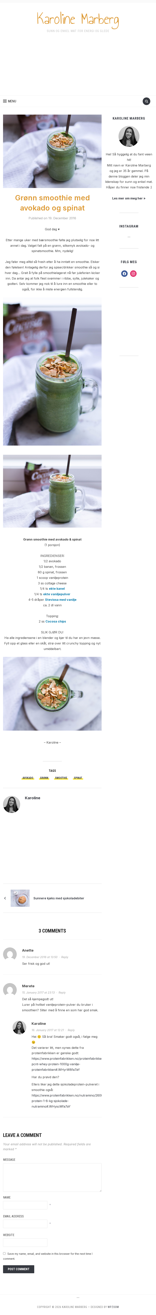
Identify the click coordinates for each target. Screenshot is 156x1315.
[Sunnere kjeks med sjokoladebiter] (20, 898)
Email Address (13, 1216)
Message (9, 1160)
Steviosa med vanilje (60, 600)
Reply (64, 957)
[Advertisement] (78, 67)
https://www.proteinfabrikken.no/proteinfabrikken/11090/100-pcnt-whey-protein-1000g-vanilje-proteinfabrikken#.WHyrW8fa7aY (76, 1064)
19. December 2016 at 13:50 (39, 957)
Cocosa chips (55, 621)
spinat (78, 777)
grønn (44, 777)
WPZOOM (113, 1307)
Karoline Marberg (78, 19)
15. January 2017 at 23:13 (38, 992)
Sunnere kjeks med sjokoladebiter (58, 898)
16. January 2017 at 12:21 (48, 1030)
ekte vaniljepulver (56, 594)
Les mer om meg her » (129, 198)
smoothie (61, 777)
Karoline (32, 798)
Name (6, 1197)
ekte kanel (57, 588)
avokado (27, 777)
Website (8, 1235)
